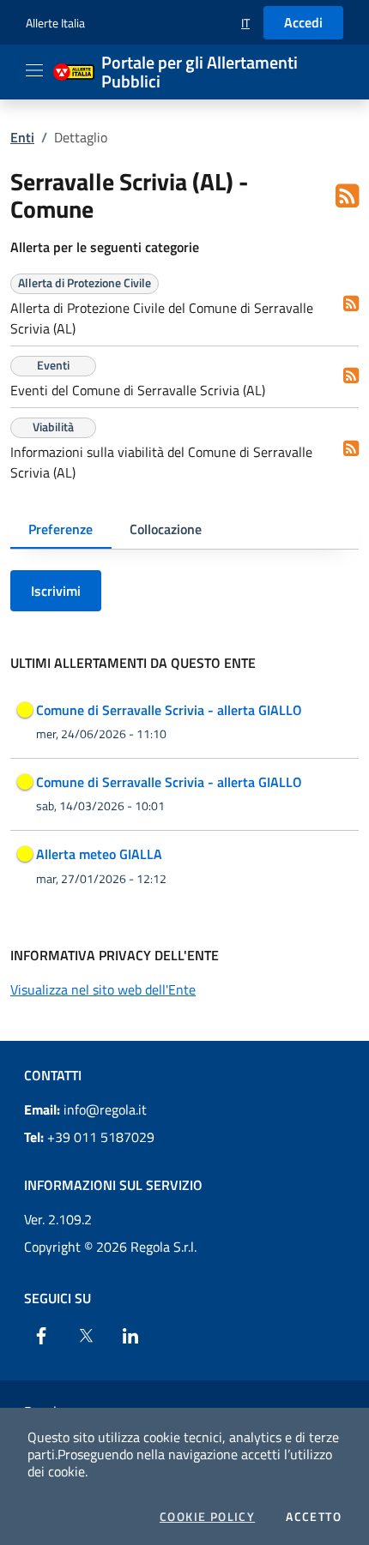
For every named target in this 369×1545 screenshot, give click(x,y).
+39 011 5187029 (89, 1137)
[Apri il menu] (34, 70)
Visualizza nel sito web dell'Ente (103, 989)
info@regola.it (85, 1109)
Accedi (303, 22)
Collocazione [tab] (166, 529)
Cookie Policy (207, 1517)
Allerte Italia (55, 23)
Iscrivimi (56, 590)
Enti (22, 137)
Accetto (314, 1517)
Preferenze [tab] (60, 529)
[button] (245, 23)
